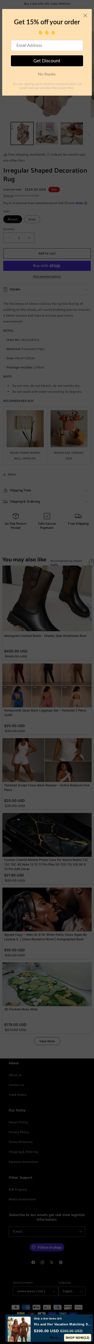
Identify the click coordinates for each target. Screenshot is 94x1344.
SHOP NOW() (78, 1337)
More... (55, 1337)
